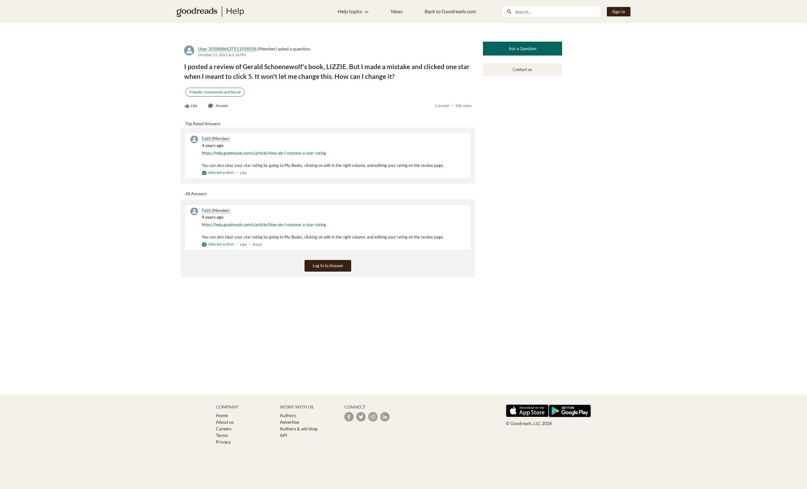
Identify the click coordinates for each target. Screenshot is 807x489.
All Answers (196, 193)
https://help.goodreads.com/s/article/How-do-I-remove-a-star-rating (264, 153)
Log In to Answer (328, 265)
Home (222, 415)
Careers (223, 428)
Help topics (350, 11)
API (283, 435)
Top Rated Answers (202, 123)
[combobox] (557, 11)
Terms (222, 435)
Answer (222, 105)
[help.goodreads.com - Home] (210, 11)
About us (225, 422)
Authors (288, 415)
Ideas (397, 11)
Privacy (223, 442)
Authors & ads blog (298, 428)
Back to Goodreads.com (450, 11)
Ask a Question (522, 48)
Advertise (289, 422)
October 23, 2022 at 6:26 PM (222, 54)
